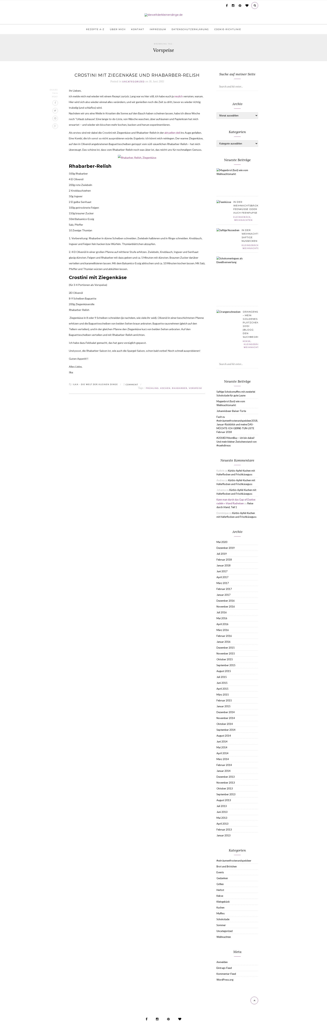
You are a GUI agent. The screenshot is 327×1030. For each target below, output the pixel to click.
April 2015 (222, 688)
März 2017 (222, 583)
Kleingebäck (242, 217)
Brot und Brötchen (226, 866)
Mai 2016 (221, 618)
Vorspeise (195, 388)
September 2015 (225, 665)
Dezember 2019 (225, 547)
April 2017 (222, 577)
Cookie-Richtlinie (227, 29)
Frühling (152, 388)
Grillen (220, 884)
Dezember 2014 (225, 712)
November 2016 (225, 606)
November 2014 (225, 718)
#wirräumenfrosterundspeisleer (233, 860)
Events (220, 872)
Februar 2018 (224, 559)
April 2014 (222, 753)
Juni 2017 (221, 571)
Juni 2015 (221, 682)
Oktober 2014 (224, 723)
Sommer (221, 925)
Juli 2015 (221, 676)
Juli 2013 (221, 806)
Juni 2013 (221, 811)
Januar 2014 (223, 770)
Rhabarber (179, 388)
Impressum (158, 29)
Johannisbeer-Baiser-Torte (231, 410)
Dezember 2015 (225, 647)
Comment (131, 384)
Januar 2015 (223, 706)
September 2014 (225, 729)
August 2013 (223, 800)
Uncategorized (133, 81)
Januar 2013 (223, 835)
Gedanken (222, 878)
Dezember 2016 (225, 600)
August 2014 (223, 735)
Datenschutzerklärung (190, 29)
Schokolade (222, 919)
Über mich (118, 29)
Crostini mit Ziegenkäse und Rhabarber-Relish (137, 75)
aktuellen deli (172, 132)
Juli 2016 (221, 612)
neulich (178, 96)
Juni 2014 (221, 741)
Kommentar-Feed (226, 973)
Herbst (220, 889)
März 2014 (222, 759)
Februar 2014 (224, 764)
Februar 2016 (224, 635)
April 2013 (222, 823)
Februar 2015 (224, 700)
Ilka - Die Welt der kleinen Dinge (95, 384)
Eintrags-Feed (224, 967)
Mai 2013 (221, 817)
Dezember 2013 (225, 776)
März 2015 (222, 694)
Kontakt (137, 29)
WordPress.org (224, 979)
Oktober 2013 (224, 788)
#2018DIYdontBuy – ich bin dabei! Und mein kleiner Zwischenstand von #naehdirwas (236, 441)
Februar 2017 (224, 588)
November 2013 (225, 782)
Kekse (247, 341)
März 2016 (222, 630)
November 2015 (225, 653)
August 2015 (223, 671)
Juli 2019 (221, 553)
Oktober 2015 (224, 659)
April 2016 (222, 624)
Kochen (165, 388)
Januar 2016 (223, 641)
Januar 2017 (223, 594)
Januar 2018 (223, 565)
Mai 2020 (221, 541)
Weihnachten (243, 220)
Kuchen (220, 907)
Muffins (220, 913)
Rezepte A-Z (95, 29)
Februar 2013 (224, 829)
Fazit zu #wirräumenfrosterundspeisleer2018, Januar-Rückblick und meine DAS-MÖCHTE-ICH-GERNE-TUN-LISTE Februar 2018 (237, 424)
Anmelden (222, 962)
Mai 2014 (221, 747)
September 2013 (225, 794)
